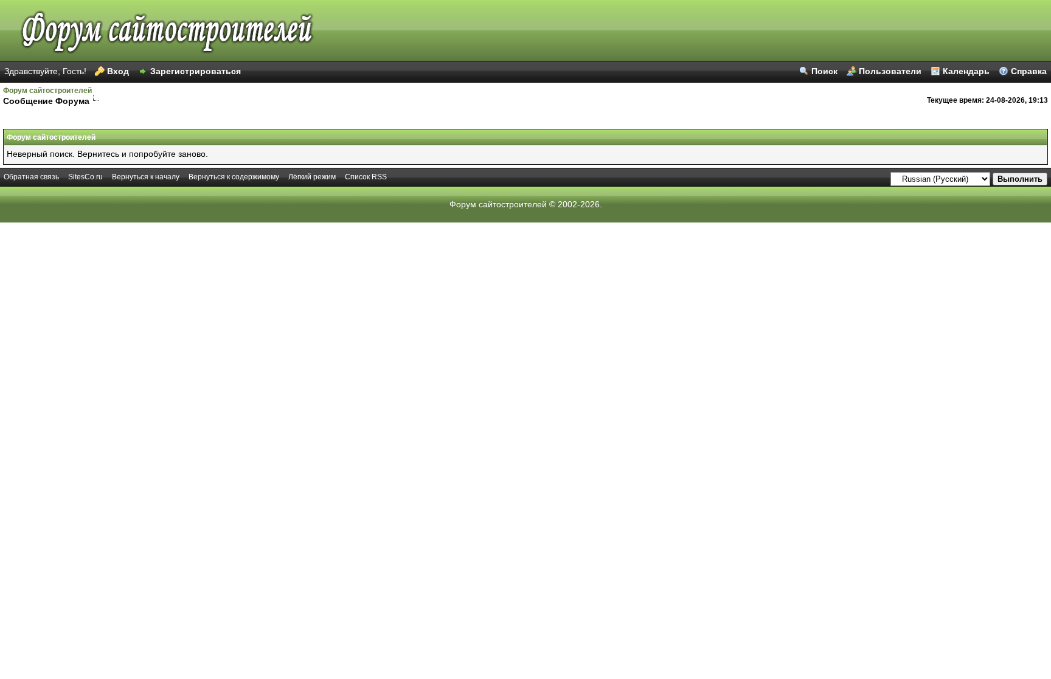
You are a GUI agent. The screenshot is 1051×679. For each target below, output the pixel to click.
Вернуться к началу (145, 177)
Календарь (966, 71)
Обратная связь (31, 177)
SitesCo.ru (85, 177)
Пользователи (890, 71)
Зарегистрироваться (195, 71)
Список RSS (366, 177)
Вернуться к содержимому (234, 177)
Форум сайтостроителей (47, 90)
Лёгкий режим (312, 177)
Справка (1029, 71)
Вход (118, 71)
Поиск (824, 71)
